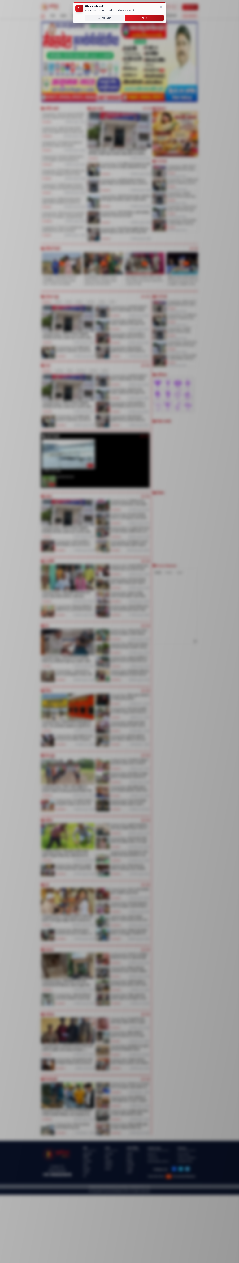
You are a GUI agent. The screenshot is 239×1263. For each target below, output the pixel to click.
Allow (144, 18)
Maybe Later (104, 18)
